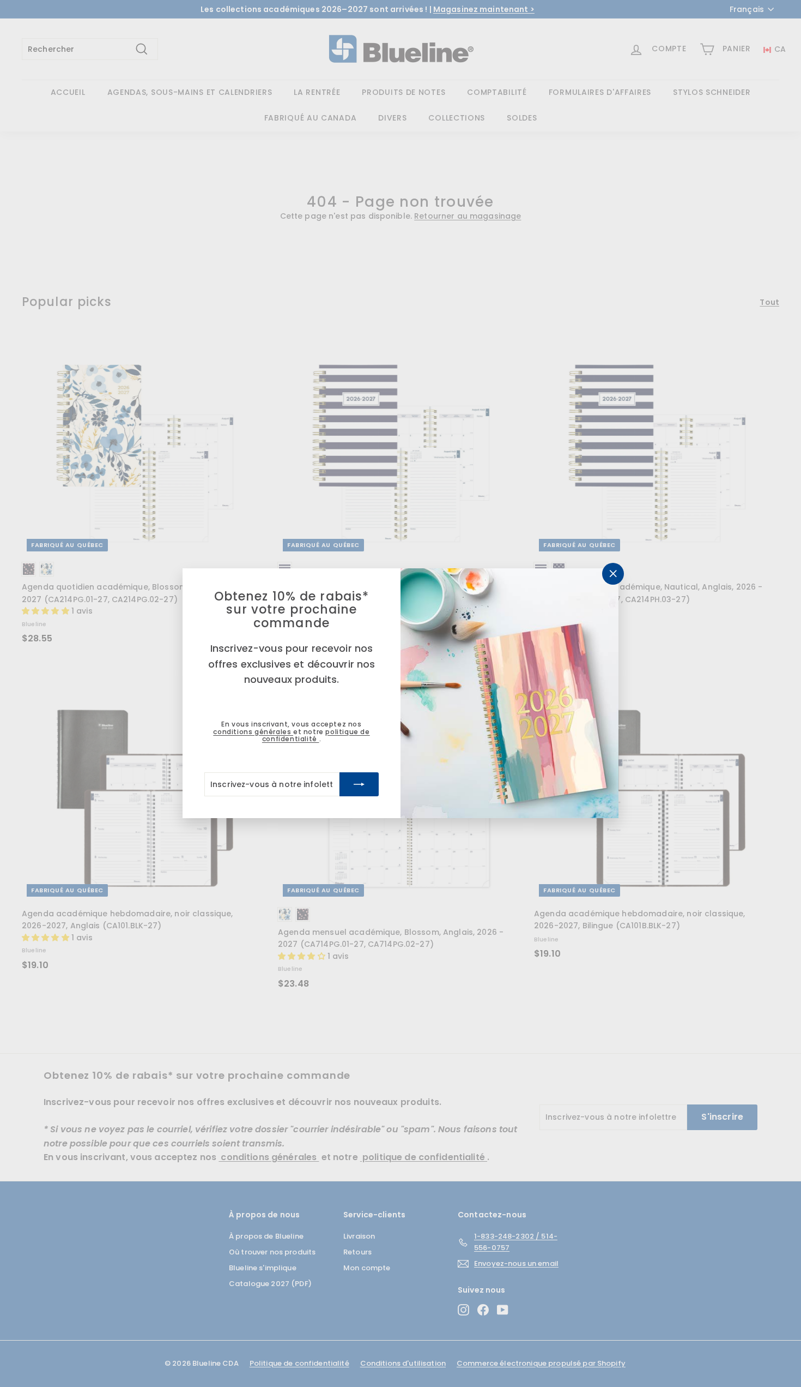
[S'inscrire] (359, 785)
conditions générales (253, 731)
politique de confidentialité (316, 735)
